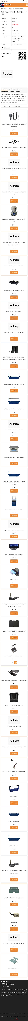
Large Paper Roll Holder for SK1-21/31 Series (14, 530)
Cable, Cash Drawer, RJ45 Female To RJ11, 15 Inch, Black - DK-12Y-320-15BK (14, 244)
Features (19, 89)
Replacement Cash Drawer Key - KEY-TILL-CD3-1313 (14, 747)
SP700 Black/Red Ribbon (14, 821)
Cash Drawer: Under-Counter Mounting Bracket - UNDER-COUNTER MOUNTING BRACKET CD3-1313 (14, 358)
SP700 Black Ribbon (14, 796)
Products (3, 9)
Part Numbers (4, 91)
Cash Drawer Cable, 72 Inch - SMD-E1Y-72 (14, 266)
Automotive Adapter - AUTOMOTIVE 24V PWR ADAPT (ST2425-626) (14, 125)
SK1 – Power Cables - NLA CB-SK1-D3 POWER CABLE (14, 771)
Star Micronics (15, 30)
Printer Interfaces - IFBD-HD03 (14, 726)
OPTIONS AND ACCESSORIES (16, 9)
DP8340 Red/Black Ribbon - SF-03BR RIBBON (14, 409)
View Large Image (7, 53)
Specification (12, 89)
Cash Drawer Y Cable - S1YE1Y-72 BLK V (14, 311)
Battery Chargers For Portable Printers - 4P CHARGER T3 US (14, 170)
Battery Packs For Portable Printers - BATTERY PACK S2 (14, 193)
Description (4, 89)
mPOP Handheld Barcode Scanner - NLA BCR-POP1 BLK (14, 680)
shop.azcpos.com (13, 1016)
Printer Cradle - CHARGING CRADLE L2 (14, 705)
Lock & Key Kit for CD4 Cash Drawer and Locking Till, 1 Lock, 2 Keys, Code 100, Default (14, 605)
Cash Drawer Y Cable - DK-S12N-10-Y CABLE (14, 332)
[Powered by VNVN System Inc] (13, 1019)
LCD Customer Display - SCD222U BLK (14, 554)
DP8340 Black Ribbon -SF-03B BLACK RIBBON (14, 384)
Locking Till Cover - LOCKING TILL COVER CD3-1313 (14, 631)
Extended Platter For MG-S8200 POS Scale (14, 457)
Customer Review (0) (15, 91)
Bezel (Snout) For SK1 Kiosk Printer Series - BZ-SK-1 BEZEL (14, 220)
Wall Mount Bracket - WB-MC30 (14, 968)
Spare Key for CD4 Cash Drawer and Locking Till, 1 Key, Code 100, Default (14, 872)
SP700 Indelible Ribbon (14, 846)
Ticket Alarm (14, 922)
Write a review (7, 48)
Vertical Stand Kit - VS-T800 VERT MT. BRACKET (14, 943)
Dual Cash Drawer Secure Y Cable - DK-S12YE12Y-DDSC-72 (14, 431)
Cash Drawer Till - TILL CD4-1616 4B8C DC (14, 290)
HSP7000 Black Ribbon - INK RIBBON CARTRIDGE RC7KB (14, 483)
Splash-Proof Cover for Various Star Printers (14, 898)
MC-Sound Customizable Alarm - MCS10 (14, 656)
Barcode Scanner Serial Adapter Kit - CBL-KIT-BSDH (14, 147)
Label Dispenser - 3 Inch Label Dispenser (14, 509)
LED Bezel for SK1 (14, 579)
